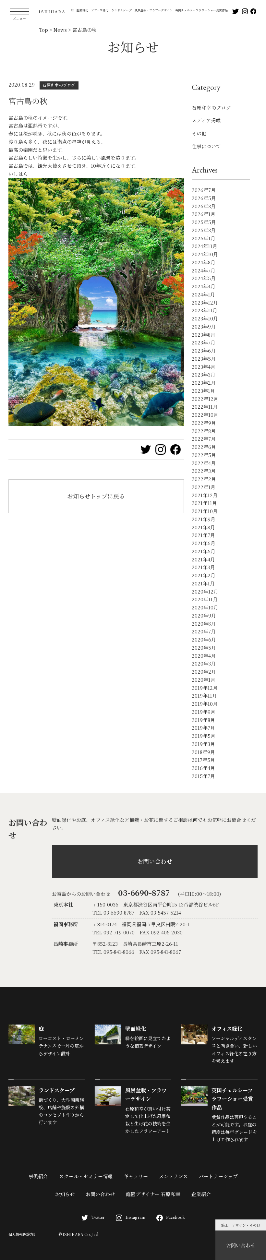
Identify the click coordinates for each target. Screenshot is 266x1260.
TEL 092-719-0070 (113, 932)
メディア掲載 (206, 120)
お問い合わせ (240, 1245)
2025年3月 (204, 230)
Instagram (135, 1217)
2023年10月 (205, 318)
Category (206, 87)
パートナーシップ (218, 1176)
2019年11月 (204, 695)
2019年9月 (203, 711)
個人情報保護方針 (22, 1234)
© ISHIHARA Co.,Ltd (78, 1234)
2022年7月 (204, 438)
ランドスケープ (121, 10)
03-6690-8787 (144, 892)
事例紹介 (38, 1176)
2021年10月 (205, 511)
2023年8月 (203, 334)
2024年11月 (204, 246)
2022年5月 (204, 454)
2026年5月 (204, 198)
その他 (199, 133)
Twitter (98, 1217)
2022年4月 (204, 463)
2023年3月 (203, 374)
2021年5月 (203, 551)
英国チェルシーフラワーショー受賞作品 (201, 10)
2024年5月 (204, 278)
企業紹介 (201, 1194)
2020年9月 (204, 615)
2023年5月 (204, 358)
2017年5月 (203, 759)
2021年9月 (203, 519)
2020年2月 (204, 671)
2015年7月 (203, 776)
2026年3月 (204, 206)
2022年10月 (205, 414)
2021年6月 (203, 543)
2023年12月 (205, 302)
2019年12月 (205, 687)
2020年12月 (205, 591)
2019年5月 (203, 735)
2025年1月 (203, 238)
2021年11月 (204, 502)
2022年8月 (204, 430)
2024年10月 (205, 254)
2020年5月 (204, 647)
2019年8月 (203, 719)
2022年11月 (205, 406)
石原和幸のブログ (211, 107)
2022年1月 (203, 487)
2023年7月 (203, 342)
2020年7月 (204, 631)
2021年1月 (203, 583)
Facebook (175, 1217)
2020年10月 (205, 607)
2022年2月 (204, 478)
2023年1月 (203, 390)
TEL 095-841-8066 (113, 951)
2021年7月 (203, 535)
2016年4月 (203, 767)
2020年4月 (204, 655)
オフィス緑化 (99, 10)
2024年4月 (203, 286)
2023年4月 (203, 366)
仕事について (206, 146)
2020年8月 (204, 623)
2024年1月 (203, 294)
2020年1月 (203, 679)
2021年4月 (203, 559)
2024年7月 (203, 270)
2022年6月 (204, 446)
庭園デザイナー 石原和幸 (153, 1194)
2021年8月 (203, 527)
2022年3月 (204, 470)
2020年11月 (205, 599)
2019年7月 (203, 727)
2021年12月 (205, 495)
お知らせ (65, 1194)
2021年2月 (203, 575)
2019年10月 (205, 703)
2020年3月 (204, 663)
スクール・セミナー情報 (86, 1176)
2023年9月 (204, 326)
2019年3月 (203, 743)
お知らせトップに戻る (96, 496)
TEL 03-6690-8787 (113, 912)
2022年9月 (204, 422)
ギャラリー (136, 1176)
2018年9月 (203, 752)
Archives (205, 170)
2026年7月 (204, 189)
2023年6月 (204, 350)
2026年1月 (203, 213)
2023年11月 (204, 310)
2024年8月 (203, 262)
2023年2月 (204, 382)
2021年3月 (203, 567)
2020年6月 (204, 639)
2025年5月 (204, 222)
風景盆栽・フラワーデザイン (153, 10)
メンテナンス (173, 1176)
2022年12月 (205, 398)
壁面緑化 (82, 10)
